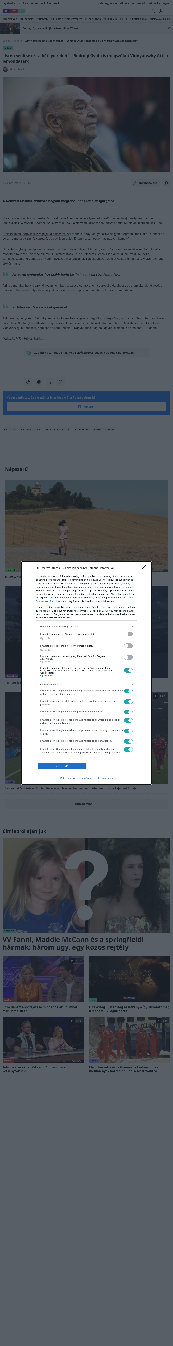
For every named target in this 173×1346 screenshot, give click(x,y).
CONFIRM (62, 766)
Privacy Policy (105, 778)
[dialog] (86, 673)
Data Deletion (67, 778)
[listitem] (86, 626)
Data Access (86, 778)
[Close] (145, 568)
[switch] (128, 634)
